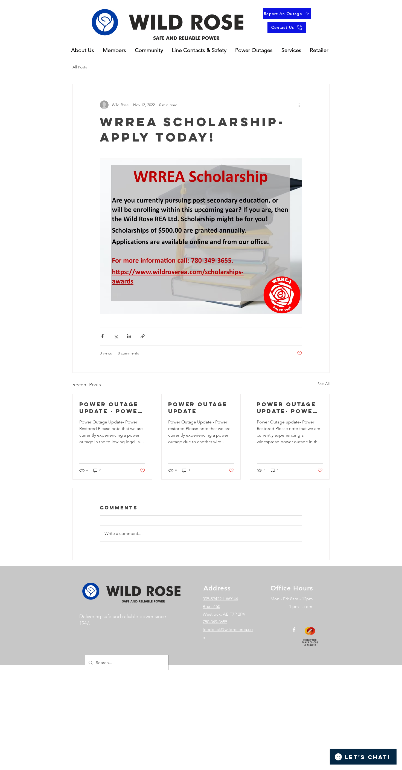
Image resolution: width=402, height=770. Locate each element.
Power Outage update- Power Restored (287, 407)
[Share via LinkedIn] (129, 336)
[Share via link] (142, 336)
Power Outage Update (198, 407)
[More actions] (299, 105)
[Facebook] (294, 630)
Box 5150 (211, 606)
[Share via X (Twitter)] (115, 336)
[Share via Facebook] (102, 336)
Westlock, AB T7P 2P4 (224, 614)
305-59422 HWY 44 (220, 598)
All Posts (79, 67)
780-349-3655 (215, 621)
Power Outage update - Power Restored (111, 407)
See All (323, 383)
